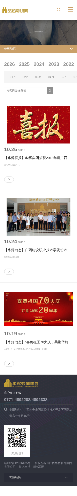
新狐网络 (39, 466)
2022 (68, 64)
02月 (26, 77)
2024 (39, 64)
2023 (53, 64)
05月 (64, 77)
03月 (38, 77)
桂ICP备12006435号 (17, 463)
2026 (9, 64)
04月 (51, 77)
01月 (13, 77)
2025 (24, 64)
